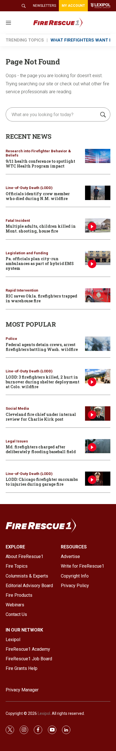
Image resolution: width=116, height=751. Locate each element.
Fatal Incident (18, 220)
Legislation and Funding (27, 253)
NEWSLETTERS (44, 6)
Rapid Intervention (22, 290)
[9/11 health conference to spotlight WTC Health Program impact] (97, 156)
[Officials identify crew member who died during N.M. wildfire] (97, 193)
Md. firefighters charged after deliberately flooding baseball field (41, 449)
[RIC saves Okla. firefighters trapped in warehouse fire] (97, 295)
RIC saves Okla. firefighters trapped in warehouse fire (41, 298)
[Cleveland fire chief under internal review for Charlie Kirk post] (97, 413)
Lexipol (44, 713)
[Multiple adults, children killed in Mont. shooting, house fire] (97, 225)
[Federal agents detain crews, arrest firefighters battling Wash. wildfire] (97, 344)
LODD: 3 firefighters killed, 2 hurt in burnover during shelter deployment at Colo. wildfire (42, 381)
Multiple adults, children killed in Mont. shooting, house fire (41, 228)
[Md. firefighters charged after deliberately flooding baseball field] (97, 446)
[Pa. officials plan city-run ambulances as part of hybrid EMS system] (97, 258)
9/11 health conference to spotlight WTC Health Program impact (40, 164)
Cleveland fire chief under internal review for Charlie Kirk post (41, 417)
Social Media (17, 408)
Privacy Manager (22, 690)
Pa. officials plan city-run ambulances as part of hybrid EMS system (40, 263)
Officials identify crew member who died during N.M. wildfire (38, 196)
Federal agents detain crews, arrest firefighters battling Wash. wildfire (42, 347)
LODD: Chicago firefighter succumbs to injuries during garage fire (42, 482)
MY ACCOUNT (73, 6)
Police (11, 339)
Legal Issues (17, 441)
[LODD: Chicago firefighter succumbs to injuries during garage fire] (97, 479)
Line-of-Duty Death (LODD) (29, 188)
